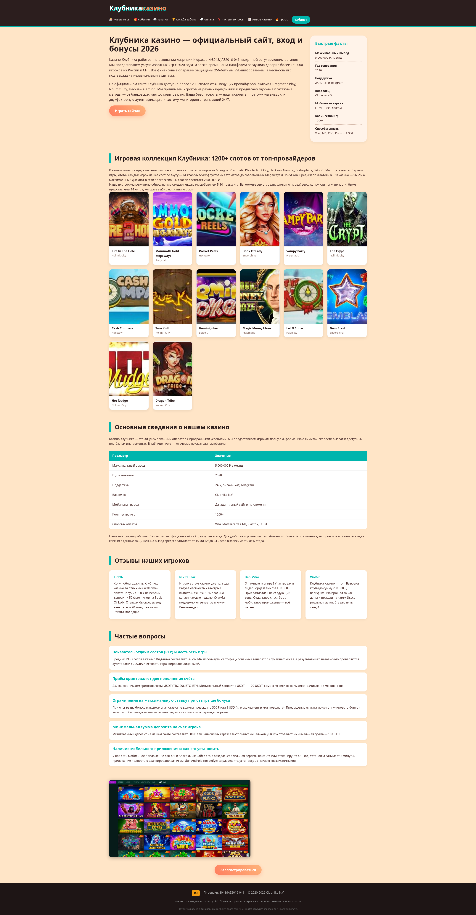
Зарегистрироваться (238, 870)
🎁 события (142, 19)
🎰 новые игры (119, 19)
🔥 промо (281, 19)
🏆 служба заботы (184, 19)
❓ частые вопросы (231, 19)
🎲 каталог (160, 19)
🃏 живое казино (260, 19)
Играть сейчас (127, 110)
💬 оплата (207, 19)
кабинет (301, 19)
